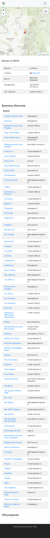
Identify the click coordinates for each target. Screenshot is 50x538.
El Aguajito (8, 208)
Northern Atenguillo (12, 343)
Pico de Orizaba (10, 360)
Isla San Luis (9, 230)
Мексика (36, 73)
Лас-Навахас (9, 275)
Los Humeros (10, 298)
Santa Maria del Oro (12, 431)
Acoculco (8, 121)
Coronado (8, 199)
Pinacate (7, 364)
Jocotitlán (8, 251)
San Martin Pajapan (12, 409)
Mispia (7, 322)
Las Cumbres (9, 270)
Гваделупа (8, 218)
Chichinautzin (10, 175)
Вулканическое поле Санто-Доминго (13, 436)
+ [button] (3, 10)
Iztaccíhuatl (9, 241)
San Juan (8, 398)
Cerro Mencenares (12, 166)
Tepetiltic (8, 473)
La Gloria (7, 256)
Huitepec (8, 225)
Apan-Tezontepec (11, 133)
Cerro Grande (10, 156)
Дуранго (8, 203)
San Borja (8, 386)
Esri (48, 55)
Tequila (7, 478)
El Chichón (8, 213)
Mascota (7, 308)
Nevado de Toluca (11, 338)
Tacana (7, 464)
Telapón (7, 468)
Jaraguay (8, 246)
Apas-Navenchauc (12, 137)
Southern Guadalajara (13, 459)
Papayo (7, 355)
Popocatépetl (9, 369)
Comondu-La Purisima (9, 193)
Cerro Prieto (9, 170)
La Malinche (9, 260)
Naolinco (8, 334)
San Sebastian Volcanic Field (10, 420)
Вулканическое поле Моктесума (13, 328)
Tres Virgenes (10, 488)
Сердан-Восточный (13, 442)
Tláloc (6, 483)
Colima (7, 187)
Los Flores (8, 294)
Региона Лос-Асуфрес (10, 288)
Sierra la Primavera (12, 447)
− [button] (3, 13)
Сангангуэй (9, 426)
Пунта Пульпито (11, 379)
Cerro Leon (9, 161)
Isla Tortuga (9, 234)
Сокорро (8, 452)
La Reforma (9, 265)
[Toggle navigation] (45, 3)
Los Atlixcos (9, 280)
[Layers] (46, 11)
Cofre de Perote (11, 180)
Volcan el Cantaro (11, 499)
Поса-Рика (9, 374)
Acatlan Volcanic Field (13, 116)
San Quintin (9, 414)
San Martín (8, 402)
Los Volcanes (9, 303)
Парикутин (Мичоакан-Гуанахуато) (9, 315)
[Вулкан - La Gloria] (25, 31)
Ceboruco (8, 151)
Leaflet (40, 55)
